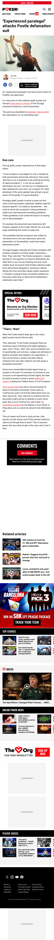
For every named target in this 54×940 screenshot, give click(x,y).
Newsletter (7, 892)
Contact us (7, 889)
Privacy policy (37, 884)
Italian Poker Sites (24, 889)
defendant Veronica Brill (38, 112)
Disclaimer (7, 887)
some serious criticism (20, 103)
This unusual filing (11, 387)
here (40, 461)
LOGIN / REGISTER (27, 2)
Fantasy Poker (20, 14)
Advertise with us (38, 887)
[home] (9, 9)
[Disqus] (27, 496)
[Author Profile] (6, 77)
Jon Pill (13, 76)
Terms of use (22, 884)
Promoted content (24, 887)
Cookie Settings (23, 892)
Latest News (6, 14)
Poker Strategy (48, 14)
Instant (33, 14)
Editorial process (37, 889)
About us (7, 884)
